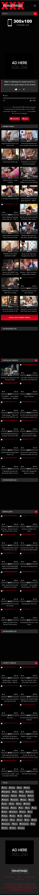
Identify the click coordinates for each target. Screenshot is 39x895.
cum (5, 803)
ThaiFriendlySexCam (24, 890)
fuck (19, 803)
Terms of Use (19, 879)
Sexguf (17, 886)
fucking (6, 807)
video (5, 828)
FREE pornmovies (22, 111)
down (26, 118)
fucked (27, 803)
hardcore (14, 811)
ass (20, 787)
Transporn (30, 886)
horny (23, 811)
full (21, 807)
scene (5, 820)
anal (5, 787)
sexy (20, 820)
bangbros (6, 791)
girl (28, 807)
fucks (14, 807)
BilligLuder (16, 888)
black (31, 795)
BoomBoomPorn (7, 888)
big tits (23, 795)
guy (35, 807)
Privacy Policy (30, 877)
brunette (15, 799)
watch (13, 828)
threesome (25, 824)
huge (5, 815)
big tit (14, 795)
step (34, 820)
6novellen (23, 886)
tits (33, 824)
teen (15, 824)
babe (27, 787)
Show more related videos (19, 317)
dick (12, 803)
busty (24, 799)
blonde (6, 799)
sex (13, 820)
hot (31, 811)
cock (31, 799)
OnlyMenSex (24, 884)
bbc (15, 791)
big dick (6, 795)
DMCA (19, 877)
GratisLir (31, 884)
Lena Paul (15, 118)
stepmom (6, 824)
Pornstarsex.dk (7, 107)
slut (28, 820)
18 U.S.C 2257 (9, 877)
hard (5, 811)
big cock (30, 791)
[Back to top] (33, 889)
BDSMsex (7, 884)
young (22, 828)
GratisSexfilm (13, 890)
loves (13, 815)
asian (12, 787)
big (22, 791)
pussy (28, 815)
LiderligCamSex (9, 886)
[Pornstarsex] (16, 6)
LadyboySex (15, 884)
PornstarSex (24, 888)
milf (21, 815)
